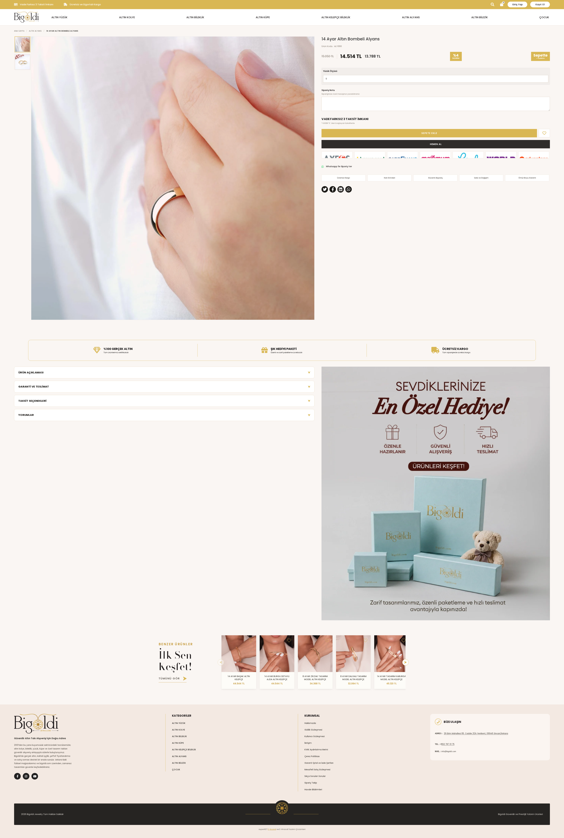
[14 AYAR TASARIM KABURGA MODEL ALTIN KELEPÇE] (391, 653)
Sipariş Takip (310, 782)
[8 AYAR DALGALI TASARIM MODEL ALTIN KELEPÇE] (353, 653)
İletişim (308, 742)
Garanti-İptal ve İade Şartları (318, 762)
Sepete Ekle (429, 133)
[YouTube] (34, 776)
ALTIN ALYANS (411, 17)
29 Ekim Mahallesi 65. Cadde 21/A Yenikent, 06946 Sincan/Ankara (476, 733)
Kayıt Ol (540, 4)
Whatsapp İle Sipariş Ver (339, 166)
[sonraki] (405, 662)
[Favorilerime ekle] (251, 640)
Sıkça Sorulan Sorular (315, 776)
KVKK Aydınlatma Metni (316, 749)
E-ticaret (272, 829)
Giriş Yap (517, 4)
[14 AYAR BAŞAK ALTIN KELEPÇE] (238, 653)
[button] (35, 178)
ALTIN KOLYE (127, 17)
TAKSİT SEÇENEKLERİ (32, 401)
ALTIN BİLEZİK (479, 17)
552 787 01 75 (447, 744)
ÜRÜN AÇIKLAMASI (30, 372)
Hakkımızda (310, 723)
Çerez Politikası (312, 756)
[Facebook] (17, 776)
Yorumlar (26, 415)
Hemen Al (436, 144)
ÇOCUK (544, 17)
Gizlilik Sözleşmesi (313, 729)
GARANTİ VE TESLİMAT (33, 386)
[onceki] (221, 662)
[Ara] (492, 4)
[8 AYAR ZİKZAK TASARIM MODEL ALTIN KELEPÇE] (315, 653)
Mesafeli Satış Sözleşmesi (317, 769)
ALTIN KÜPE (263, 17)
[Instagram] (26, 776)
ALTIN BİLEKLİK (195, 17)
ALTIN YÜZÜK (59, 17)
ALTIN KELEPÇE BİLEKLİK (335, 17)
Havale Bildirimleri (313, 789)
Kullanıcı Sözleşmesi (314, 736)
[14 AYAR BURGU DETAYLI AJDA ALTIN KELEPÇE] (277, 653)
